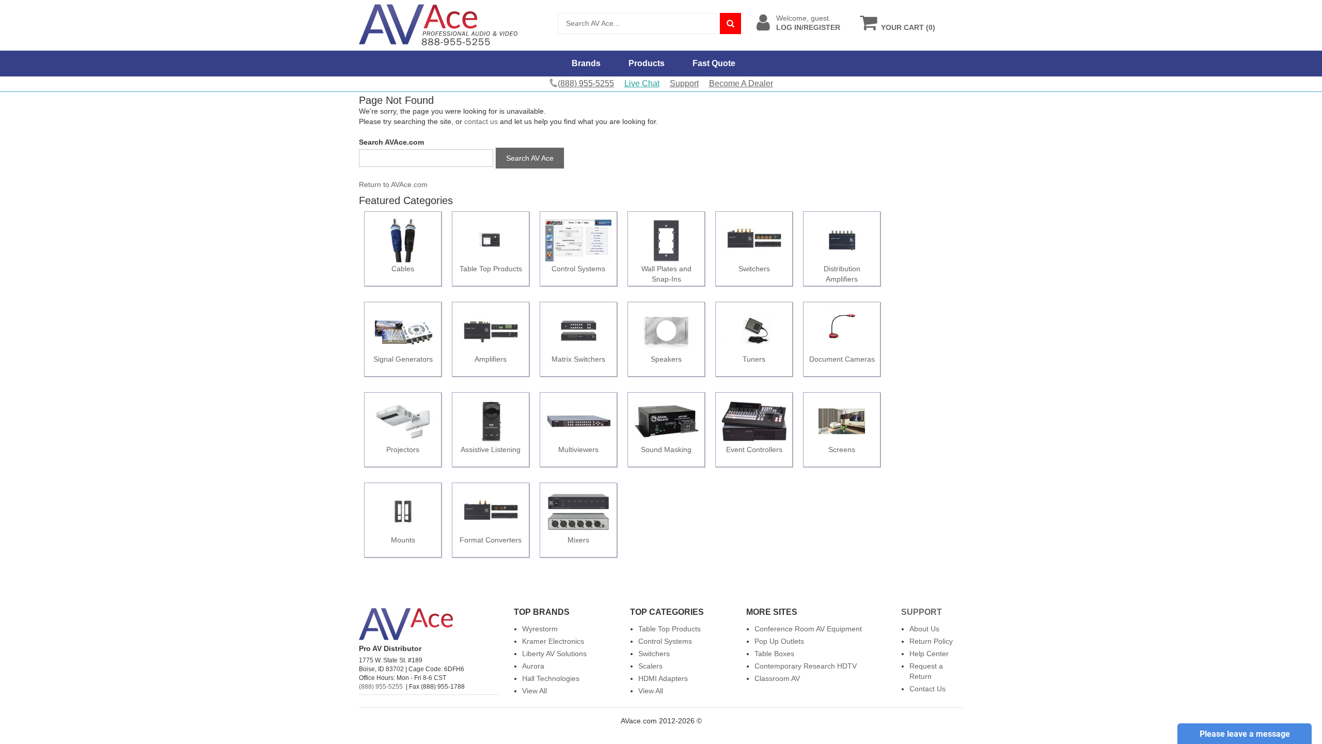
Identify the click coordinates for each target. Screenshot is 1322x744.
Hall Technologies (550, 678)
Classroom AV (777, 678)
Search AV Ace (530, 158)
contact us (481, 121)
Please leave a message (1245, 734)
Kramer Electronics (553, 641)
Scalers (650, 666)
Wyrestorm (540, 629)
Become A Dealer (741, 83)
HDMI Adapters (663, 678)
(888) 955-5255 (381, 686)
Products (646, 63)
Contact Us (927, 689)
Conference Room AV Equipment (808, 629)
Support (684, 83)
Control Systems (665, 641)
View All (534, 691)
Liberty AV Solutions (554, 653)
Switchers (654, 653)
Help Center (929, 653)
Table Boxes (774, 653)
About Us (924, 629)
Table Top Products (669, 629)
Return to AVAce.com (393, 184)
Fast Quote (714, 63)
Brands (586, 63)
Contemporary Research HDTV (805, 666)
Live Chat (641, 83)
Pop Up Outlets (779, 641)
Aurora (533, 666)
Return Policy (931, 641)
